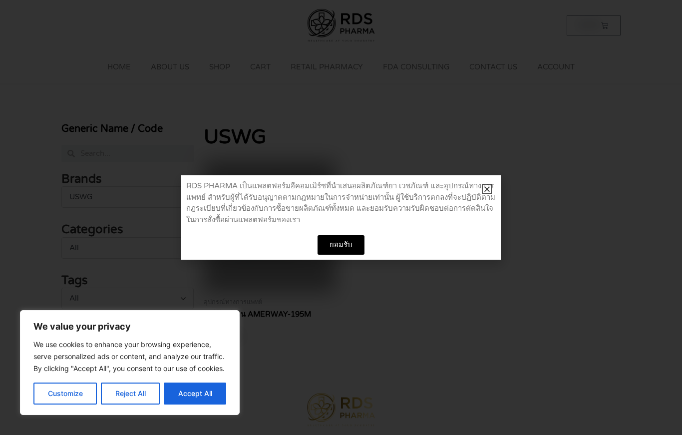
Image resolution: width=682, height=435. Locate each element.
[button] (487, 189)
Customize (65, 393)
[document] (341, 217)
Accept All (195, 393)
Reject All (130, 393)
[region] (130, 362)
